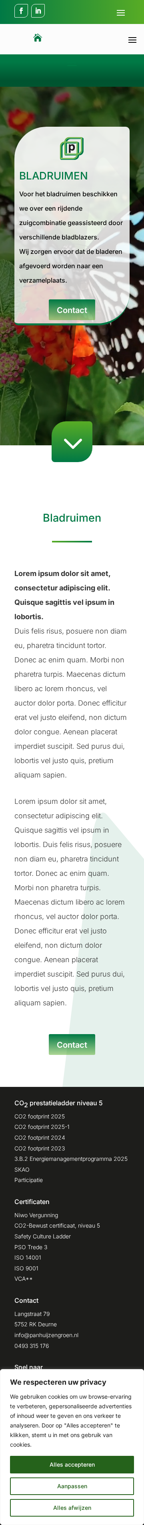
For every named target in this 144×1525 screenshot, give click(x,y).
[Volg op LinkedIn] (38, 11)
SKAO (22, 1169)
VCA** (23, 1278)
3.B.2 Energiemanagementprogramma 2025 (71, 1158)
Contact (72, 310)
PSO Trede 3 (30, 1247)
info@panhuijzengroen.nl (46, 1335)
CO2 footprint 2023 (39, 1148)
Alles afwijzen (72, 1507)
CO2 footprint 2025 (39, 1116)
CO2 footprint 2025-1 (42, 1126)
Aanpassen (72, 1486)
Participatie (28, 1179)
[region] (72, 1447)
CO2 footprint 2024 (39, 1137)
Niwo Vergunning (36, 1215)
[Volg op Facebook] (21, 11)
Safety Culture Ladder (42, 1236)
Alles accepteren (72, 1464)
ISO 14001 (27, 1257)
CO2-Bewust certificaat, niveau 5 (57, 1225)
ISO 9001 (26, 1268)
